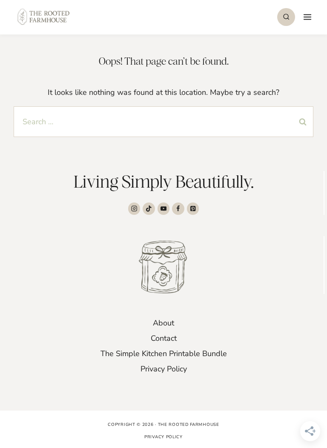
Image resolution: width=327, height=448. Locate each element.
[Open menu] (306, 17)
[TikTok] (149, 209)
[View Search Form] (286, 17)
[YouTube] (164, 209)
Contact (164, 338)
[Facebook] (178, 209)
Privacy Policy (164, 369)
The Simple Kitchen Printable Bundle (163, 353)
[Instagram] (134, 209)
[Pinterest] (193, 209)
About (163, 323)
